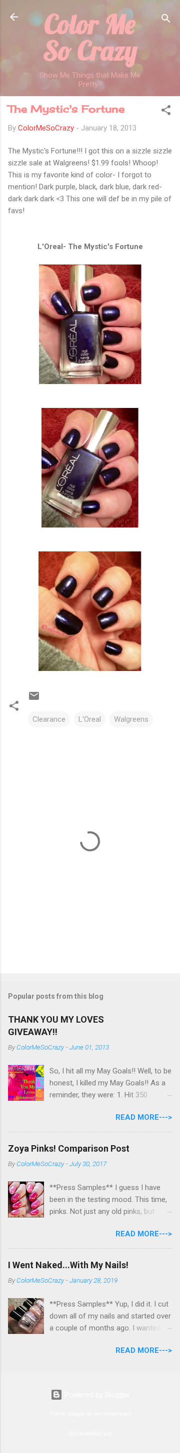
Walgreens (131, 719)
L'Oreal (89, 719)
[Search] (166, 20)
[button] (166, 112)
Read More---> (144, 1117)
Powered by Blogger (96, 1394)
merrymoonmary (112, 1414)
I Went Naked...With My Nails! (68, 1265)
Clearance (49, 719)
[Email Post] (34, 699)
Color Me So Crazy (90, 37)
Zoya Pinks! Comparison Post (69, 1148)
